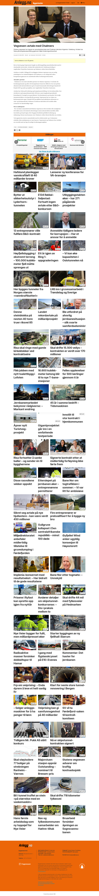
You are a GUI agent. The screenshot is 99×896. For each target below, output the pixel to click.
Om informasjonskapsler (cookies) (46, 883)
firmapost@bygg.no (74, 855)
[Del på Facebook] (80, 55)
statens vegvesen (22, 127)
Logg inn (73, 2)
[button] (16, 142)
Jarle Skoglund (47, 853)
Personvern (41, 885)
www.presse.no (42, 871)
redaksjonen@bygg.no (48, 855)
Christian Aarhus (51, 851)
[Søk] (78, 3)
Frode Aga (52, 850)
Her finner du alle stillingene (49, 151)
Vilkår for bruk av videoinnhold (45, 882)
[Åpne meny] (82, 3)
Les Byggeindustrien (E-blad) (62, 2)
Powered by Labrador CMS (49, 894)
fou (15, 127)
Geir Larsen (75, 851)
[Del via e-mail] (84, 55)
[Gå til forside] (22, 3)
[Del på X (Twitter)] (82, 55)
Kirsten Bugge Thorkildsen (74, 850)
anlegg (31, 127)
